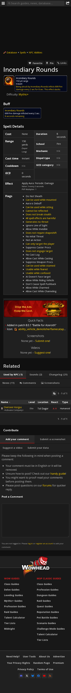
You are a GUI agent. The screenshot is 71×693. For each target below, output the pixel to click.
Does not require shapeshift (41, 232)
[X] (26, 675)
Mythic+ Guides (13, 600)
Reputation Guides (48, 612)
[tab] (13, 374)
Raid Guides (11, 612)
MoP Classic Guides (49, 578)
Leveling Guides (13, 595)
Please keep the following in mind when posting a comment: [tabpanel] (34, 501)
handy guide (58, 473)
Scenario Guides (46, 623)
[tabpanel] (35, 406)
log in (30, 543)
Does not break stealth (38, 214)
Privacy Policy (26, 669)
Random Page (41, 662)
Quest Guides (45, 606)
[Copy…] (54, 393)
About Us (44, 656)
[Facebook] (38, 675)
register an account (44, 543)
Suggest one (42, 352)
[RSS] (50, 675)
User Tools (29, 656)
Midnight (9, 628)
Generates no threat (37, 221)
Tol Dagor (42, 408)
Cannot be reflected (37, 210)
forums (47, 485)
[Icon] (9, 81)
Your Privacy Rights (18, 662)
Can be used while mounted (41, 199)
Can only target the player (40, 243)
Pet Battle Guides (47, 617)
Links (63, 63)
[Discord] (21, 675)
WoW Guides (11, 578)
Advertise (59, 656)
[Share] (67, 3)
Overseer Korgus (13, 407)
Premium (58, 662)
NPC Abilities (35, 52)
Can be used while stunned (40, 265)
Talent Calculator (14, 617)
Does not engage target (39, 251)
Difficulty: (13, 94)
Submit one (42, 341)
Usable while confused (38, 273)
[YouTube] (44, 675)
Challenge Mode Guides (51, 628)
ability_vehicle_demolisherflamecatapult (42, 329)
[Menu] (3, 3)
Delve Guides (11, 589)
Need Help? (13, 656)
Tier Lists (9, 623)
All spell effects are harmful (40, 218)
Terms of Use (45, 669)
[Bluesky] (32, 675)
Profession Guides (15, 606)
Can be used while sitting (39, 207)
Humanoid (65, 408)
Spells (23, 52)
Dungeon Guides (46, 595)
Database (12, 52)
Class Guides (11, 584)
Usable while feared (37, 269)
